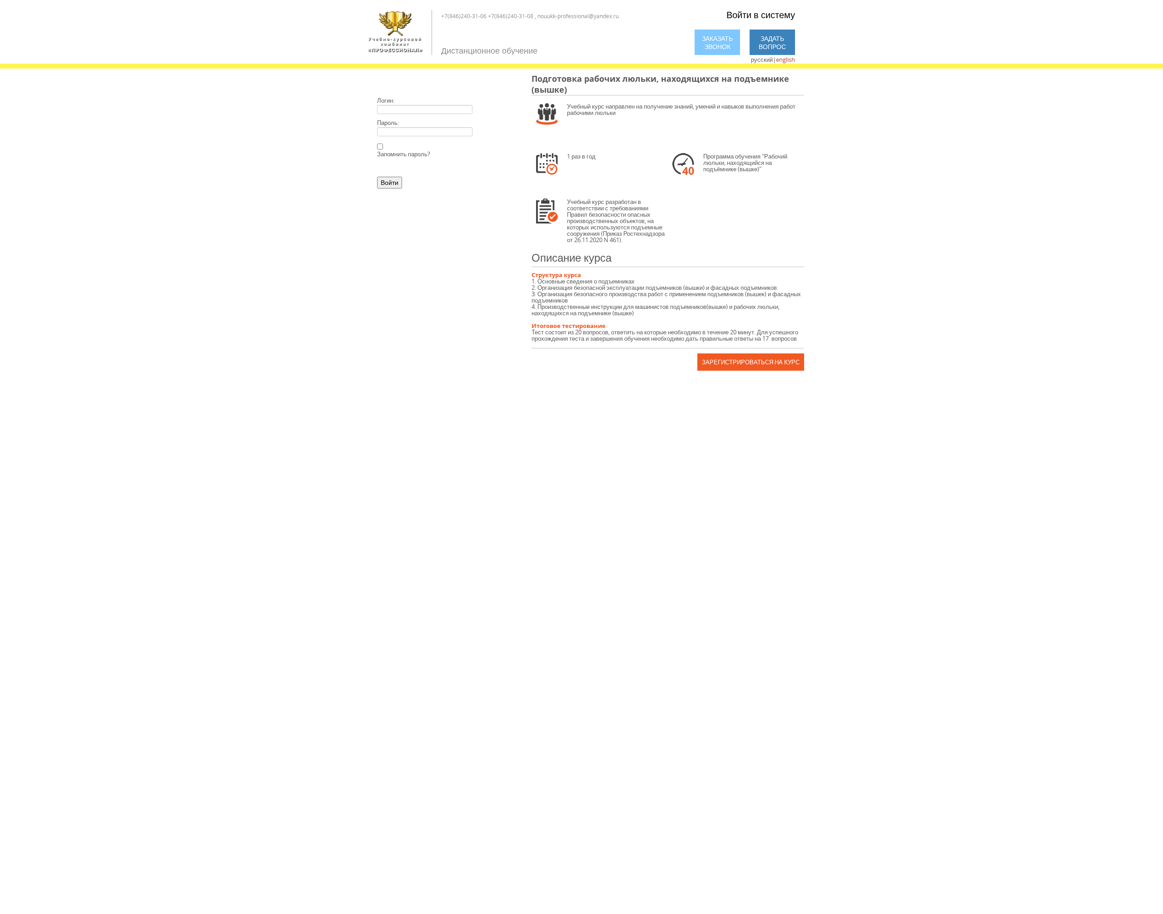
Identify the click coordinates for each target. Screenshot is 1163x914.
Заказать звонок (717, 42)
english (785, 59)
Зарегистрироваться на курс (751, 362)
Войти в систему (760, 14)
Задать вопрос (772, 42)
